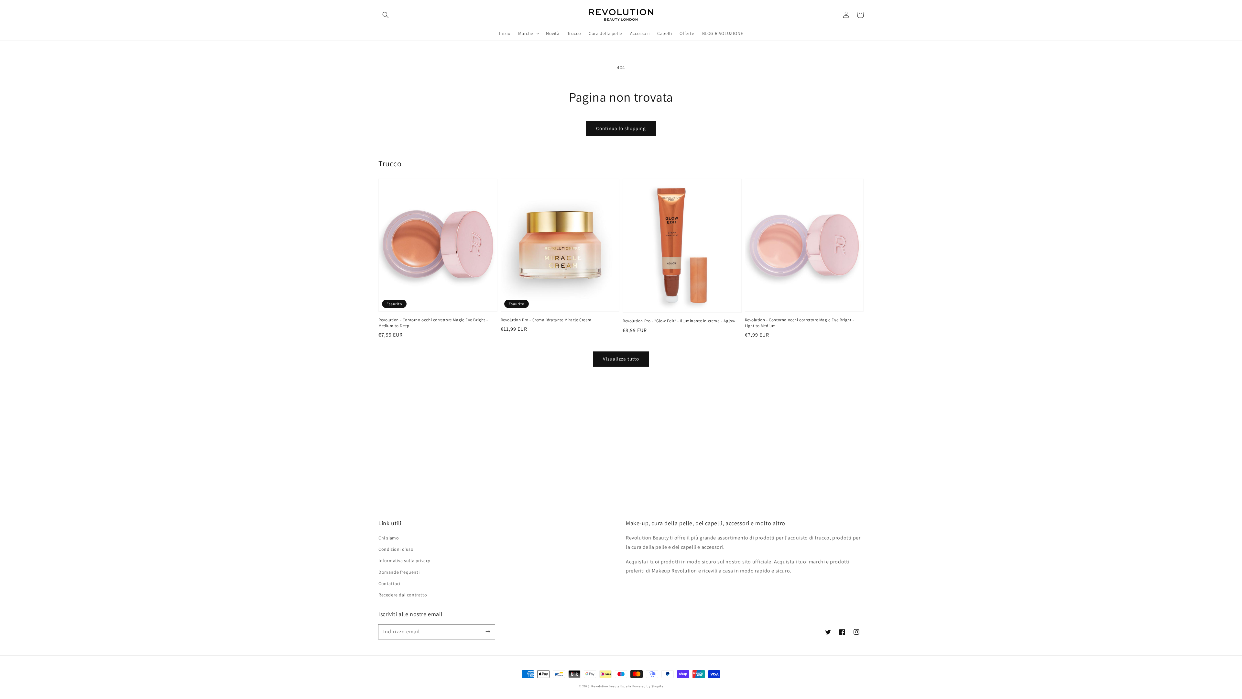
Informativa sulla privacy (404, 560)
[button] (385, 15)
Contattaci (389, 583)
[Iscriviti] (488, 632)
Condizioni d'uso (396, 549)
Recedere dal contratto (402, 595)
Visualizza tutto (621, 359)
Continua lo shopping (621, 128)
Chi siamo (388, 538)
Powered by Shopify (647, 686)
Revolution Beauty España (611, 686)
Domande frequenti (398, 572)
